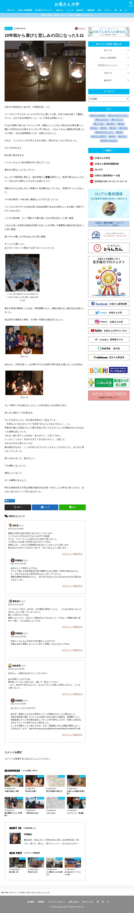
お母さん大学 (67, 4)
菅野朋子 (17, 601)
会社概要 (30, 902)
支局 (99, 10)
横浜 (114, 128)
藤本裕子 (80, 10)
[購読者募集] (108, 164)
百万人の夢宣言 (99, 136)
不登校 (111, 124)
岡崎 (104, 128)
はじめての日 (103, 120)
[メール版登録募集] (108, 175)
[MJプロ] (108, 170)
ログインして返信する (72, 554)
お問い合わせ (74, 902)
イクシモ (70, 10)
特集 (120, 132)
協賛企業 (90, 10)
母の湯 (124, 128)
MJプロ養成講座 (99, 115)
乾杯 (122, 124)
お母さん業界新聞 (25, 10)
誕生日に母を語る (110, 141)
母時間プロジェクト (105, 132)
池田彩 (16, 525)
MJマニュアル (87, 902)
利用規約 (41, 902)
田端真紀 (82, 28)
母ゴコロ (10, 10)
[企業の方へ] (108, 181)
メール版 (100, 124)
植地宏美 (17, 665)
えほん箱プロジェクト (119, 115)
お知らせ (59, 10)
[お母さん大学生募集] (108, 158)
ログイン (108, 10)
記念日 (123, 136)
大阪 (95, 128)
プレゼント (118, 120)
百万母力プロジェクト (44, 10)
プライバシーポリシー (56, 902)
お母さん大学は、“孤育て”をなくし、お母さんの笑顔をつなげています (67, 15)
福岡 (113, 136)
